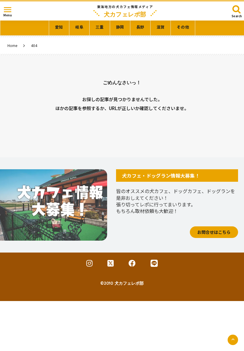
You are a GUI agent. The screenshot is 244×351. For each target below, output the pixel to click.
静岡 (120, 27)
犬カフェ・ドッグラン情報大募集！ (161, 175)
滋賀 (161, 27)
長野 (140, 27)
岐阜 (79, 27)
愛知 (59, 27)
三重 (100, 27)
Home (12, 45)
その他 (183, 27)
